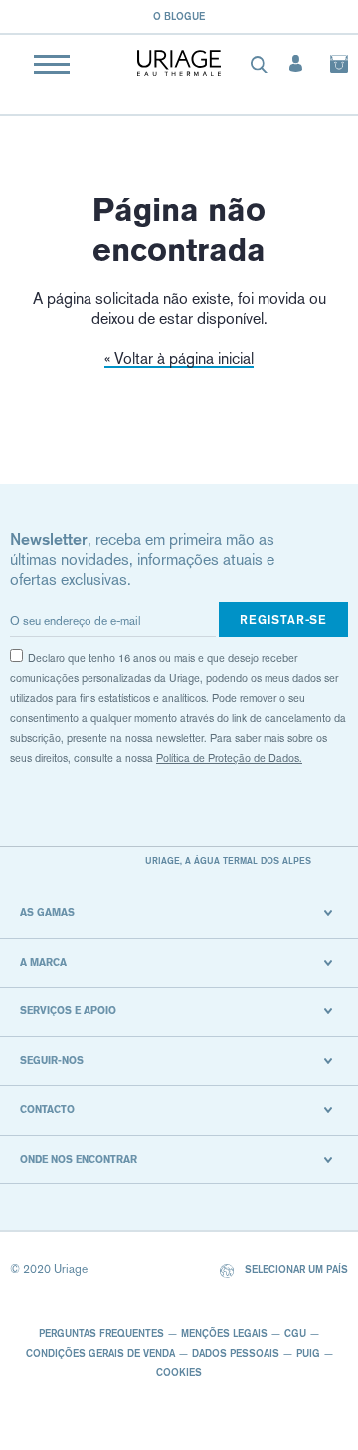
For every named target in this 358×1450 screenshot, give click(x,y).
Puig (308, 1353)
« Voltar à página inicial (179, 358)
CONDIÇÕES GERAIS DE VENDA (100, 1353)
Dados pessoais (235, 1353)
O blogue (179, 16)
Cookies (179, 1372)
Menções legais (224, 1333)
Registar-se (283, 619)
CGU (295, 1333)
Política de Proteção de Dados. (229, 758)
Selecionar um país (295, 1269)
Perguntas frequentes (101, 1333)
